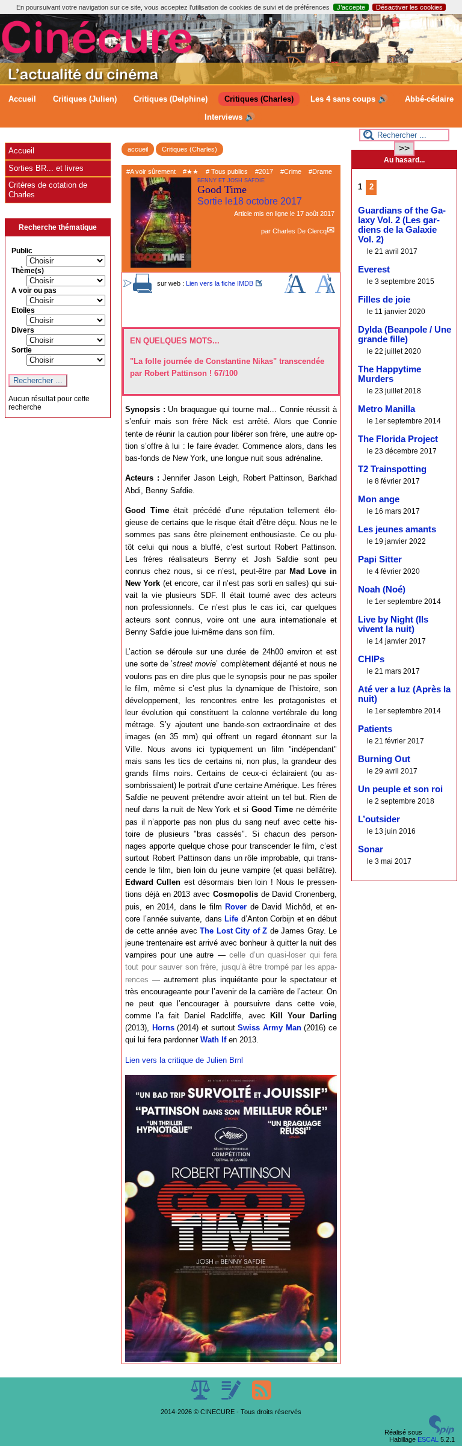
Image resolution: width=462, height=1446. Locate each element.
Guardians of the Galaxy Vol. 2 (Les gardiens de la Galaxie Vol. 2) (402, 225)
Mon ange (378, 499)
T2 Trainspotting (392, 469)
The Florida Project (398, 439)
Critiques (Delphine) (171, 98)
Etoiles (23, 310)
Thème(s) (27, 270)
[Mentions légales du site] (201, 1397)
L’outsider (379, 819)
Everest (374, 269)
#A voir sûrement (151, 171)
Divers (22, 330)
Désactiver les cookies (409, 7)
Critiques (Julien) (85, 98)
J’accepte (351, 7)
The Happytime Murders (389, 374)
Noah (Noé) (381, 589)
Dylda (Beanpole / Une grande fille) (404, 334)
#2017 (264, 171)
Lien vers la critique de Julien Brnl (184, 1060)
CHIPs (371, 659)
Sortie (21, 350)
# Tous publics (227, 171)
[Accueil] (231, 81)
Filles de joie (384, 299)
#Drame (320, 171)
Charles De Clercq (300, 231)
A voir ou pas (34, 290)
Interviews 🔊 (230, 117)
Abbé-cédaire (429, 98)
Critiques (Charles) (259, 98)
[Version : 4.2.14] (441, 1432)
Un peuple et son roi (400, 789)
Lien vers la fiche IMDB (219, 283)
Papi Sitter (380, 559)
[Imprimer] (142, 290)
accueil (138, 149)
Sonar (370, 849)
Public (21, 251)
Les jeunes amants (397, 529)
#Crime (290, 171)
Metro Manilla (386, 409)
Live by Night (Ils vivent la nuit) (393, 624)
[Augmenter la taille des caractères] (295, 290)
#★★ (191, 171)
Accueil (22, 98)
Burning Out (384, 759)
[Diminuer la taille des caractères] (325, 290)
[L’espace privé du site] (232, 1397)
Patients (375, 729)
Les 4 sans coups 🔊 (349, 98)
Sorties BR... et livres (46, 168)
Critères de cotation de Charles (47, 189)
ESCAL (428, 1439)
